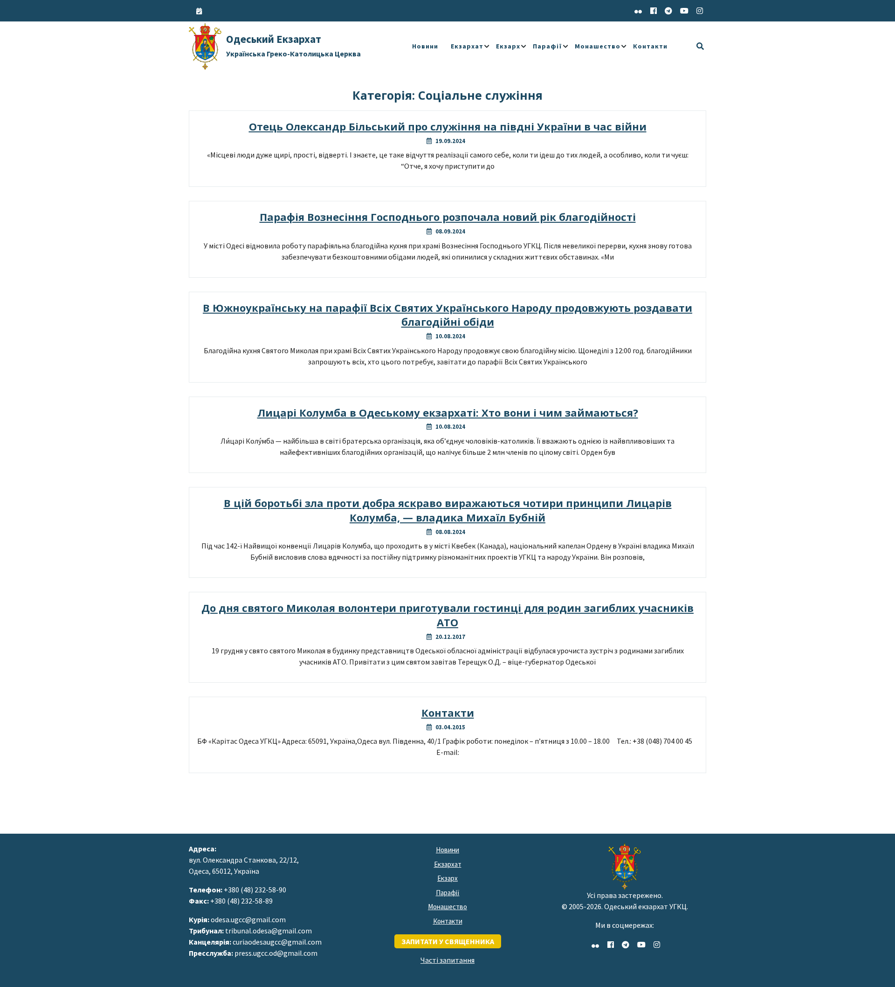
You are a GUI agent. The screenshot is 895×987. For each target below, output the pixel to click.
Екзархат (467, 46)
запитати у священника (447, 941)
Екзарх (508, 46)
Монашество (597, 46)
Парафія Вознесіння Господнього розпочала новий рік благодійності (448, 217)
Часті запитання (447, 960)
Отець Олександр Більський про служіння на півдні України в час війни (448, 126)
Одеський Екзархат (293, 45)
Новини (425, 46)
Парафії (547, 46)
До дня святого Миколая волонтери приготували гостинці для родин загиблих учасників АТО (447, 615)
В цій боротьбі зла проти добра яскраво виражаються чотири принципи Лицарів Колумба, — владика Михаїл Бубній (448, 510)
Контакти (650, 46)
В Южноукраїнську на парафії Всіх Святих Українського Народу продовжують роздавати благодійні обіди (447, 315)
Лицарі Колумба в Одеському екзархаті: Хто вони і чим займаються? (447, 412)
